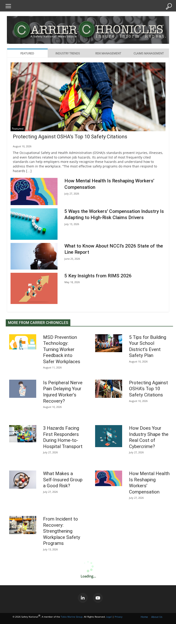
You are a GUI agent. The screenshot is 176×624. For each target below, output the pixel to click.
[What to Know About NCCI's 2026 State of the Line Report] (34, 256)
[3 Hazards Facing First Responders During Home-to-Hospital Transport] (22, 433)
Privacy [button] (118, 616)
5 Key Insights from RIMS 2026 (98, 276)
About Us (156, 616)
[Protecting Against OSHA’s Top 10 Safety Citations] (88, 114)
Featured (17, 129)
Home (144, 616)
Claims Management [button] (149, 53)
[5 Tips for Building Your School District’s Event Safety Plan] (108, 343)
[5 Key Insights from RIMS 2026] (34, 288)
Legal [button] (109, 616)
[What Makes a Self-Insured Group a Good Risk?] (22, 480)
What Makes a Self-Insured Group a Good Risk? (62, 479)
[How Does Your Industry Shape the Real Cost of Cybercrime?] (108, 436)
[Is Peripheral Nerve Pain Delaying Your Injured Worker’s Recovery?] (22, 389)
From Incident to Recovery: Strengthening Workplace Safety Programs (61, 531)
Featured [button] (27, 53)
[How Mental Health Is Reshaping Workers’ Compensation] (34, 191)
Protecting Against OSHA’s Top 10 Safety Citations (70, 136)
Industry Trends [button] (67, 53)
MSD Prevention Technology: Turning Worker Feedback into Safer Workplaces (61, 349)
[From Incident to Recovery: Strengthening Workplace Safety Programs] (22, 525)
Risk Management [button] (108, 53)
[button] (8, 6)
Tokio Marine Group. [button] (72, 616)
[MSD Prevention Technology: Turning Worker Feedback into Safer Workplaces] (22, 341)
